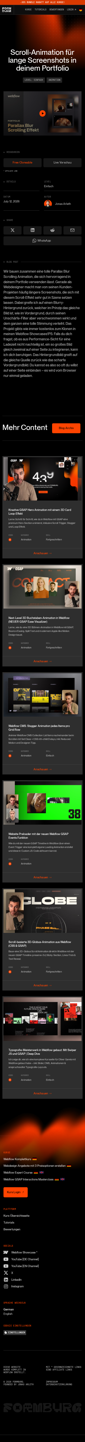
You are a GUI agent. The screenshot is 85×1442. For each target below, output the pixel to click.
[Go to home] (8, 10)
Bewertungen (11, 1229)
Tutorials (8, 1222)
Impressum (52, 1382)
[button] (80, 9)
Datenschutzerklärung (59, 1384)
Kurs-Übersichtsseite (16, 1215)
